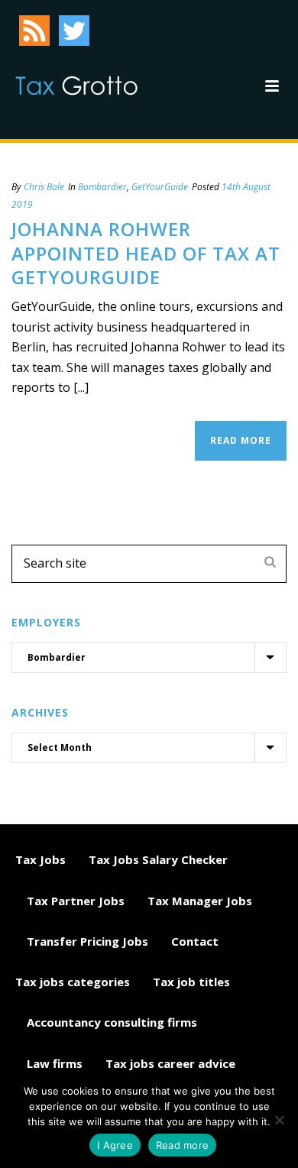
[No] (279, 1120)
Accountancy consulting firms (112, 1022)
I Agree (115, 1145)
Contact (195, 941)
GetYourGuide (159, 186)
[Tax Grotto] (76, 85)
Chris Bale (44, 186)
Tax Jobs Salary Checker (158, 859)
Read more (182, 1145)
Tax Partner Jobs (76, 901)
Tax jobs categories (72, 981)
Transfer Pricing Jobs (87, 941)
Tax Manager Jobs (199, 901)
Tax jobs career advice (170, 1063)
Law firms (55, 1063)
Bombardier (102, 186)
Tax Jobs (40, 859)
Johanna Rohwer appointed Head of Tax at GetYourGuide (145, 252)
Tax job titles (191, 981)
